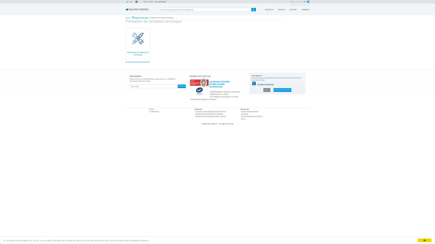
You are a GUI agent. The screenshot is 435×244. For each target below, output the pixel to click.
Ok (424, 240)
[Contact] (131, 1)
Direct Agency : (154, 2)
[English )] (137, 1)
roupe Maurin (155, 111)
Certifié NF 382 (215, 86)
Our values (244, 114)
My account (297, 2)
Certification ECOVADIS (219, 81)
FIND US (266, 90)
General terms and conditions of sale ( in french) (210, 116)
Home (128, 18)
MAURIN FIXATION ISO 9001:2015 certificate (209, 114)
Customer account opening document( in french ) (210, 111)
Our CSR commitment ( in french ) (251, 116)
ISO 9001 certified (217, 84)
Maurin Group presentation (250, 111)
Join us (243, 119)
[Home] (127, 1)
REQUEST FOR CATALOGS (282, 90)
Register (182, 86)
